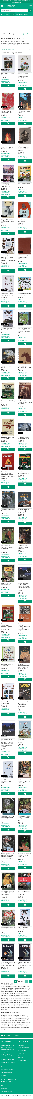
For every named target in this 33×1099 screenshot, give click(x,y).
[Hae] (30, 10)
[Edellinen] (26, 981)
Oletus (20, 53)
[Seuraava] (30, 981)
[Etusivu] (10, 6)
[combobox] (16, 10)
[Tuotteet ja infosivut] (2, 6)
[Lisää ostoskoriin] (8, 85)
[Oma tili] (27, 6)
